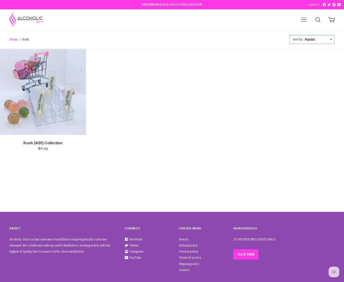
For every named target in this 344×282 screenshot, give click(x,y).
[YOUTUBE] (338, 4)
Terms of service (190, 258)
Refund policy (188, 245)
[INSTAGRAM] (333, 4)
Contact (184, 270)
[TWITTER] (328, 4)
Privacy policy (188, 251)
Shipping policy (189, 264)
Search (183, 239)
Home (13, 39)
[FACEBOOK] (324, 4)
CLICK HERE (245, 254)
